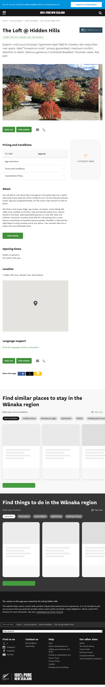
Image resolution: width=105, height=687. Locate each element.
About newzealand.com (58, 646)
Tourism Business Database (91, 659)
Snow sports (24, 516)
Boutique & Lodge (48, 418)
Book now (9, 129)
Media (82, 643)
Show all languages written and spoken (21, 347)
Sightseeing (56, 516)
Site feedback (30, 643)
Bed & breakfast (10, 418)
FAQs (51, 643)
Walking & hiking (74, 516)
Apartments (66, 418)
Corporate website (87, 656)
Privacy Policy (54, 661)
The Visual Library (87, 646)
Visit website (24, 129)
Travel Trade (85, 649)
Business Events (86, 652)
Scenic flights (40, 516)
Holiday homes (29, 418)
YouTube (10, 654)
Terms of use (54, 658)
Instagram (10, 647)
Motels (79, 418)
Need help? (30, 646)
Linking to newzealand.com (60, 655)
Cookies (52, 664)
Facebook (10, 651)
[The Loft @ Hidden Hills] (91, 30)
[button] (4, 13)
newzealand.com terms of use (49, 612)
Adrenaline (8, 516)
